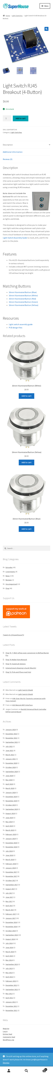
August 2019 (10, 813)
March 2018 (10, 859)
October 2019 (11, 805)
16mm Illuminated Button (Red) (22, 298)
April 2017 (9, 906)
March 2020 (10, 788)
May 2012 (9, 993)
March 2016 (10, 952)
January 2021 (11, 759)
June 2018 (9, 855)
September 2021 (12, 742)
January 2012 (11, 1002)
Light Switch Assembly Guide (15, 238)
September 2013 (12, 964)
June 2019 (9, 818)
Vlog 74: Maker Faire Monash (16, 659)
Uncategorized (11, 584)
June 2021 (9, 750)
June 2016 (9, 947)
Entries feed (7, 1034)
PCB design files (15, 327)
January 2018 (11, 868)
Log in (5, 1031)
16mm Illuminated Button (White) (23, 295)
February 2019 (11, 834)
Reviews (9, 580)
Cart (40, 1068)
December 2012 (11, 985)
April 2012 (9, 998)
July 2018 (9, 851)
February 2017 (11, 914)
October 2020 (11, 767)
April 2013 (9, 977)
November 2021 (11, 738)
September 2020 (12, 771)
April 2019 (9, 826)
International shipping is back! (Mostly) (21, 668)
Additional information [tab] (12, 152)
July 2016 (9, 943)
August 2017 (10, 889)
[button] (46, 29)
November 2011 (11, 1010)
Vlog (7, 588)
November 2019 (11, 801)
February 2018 (11, 864)
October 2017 (11, 880)
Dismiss (6, 1062)
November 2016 (11, 926)
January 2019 (11, 839)
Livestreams (10, 572)
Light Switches (17, 15)
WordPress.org (8, 1040)
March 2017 (10, 910)
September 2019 (12, 809)
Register (6, 1028)
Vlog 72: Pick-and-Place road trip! (18, 672)
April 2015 (9, 956)
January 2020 (11, 792)
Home (8, 15)
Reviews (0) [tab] (7, 159)
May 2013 (9, 973)
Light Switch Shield (25, 690)
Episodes (9, 567)
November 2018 (11, 847)
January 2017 (11, 918)
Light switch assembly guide (21, 324)
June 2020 (9, 776)
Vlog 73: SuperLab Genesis (16, 664)
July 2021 (9, 746)
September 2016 (12, 935)
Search (26, 1071)
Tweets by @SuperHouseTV (13, 635)
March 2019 (10, 830)
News (8, 576)
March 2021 (10, 755)
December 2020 (11, 763)
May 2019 (9, 822)
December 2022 (11, 734)
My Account (9, 1071)
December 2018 (11, 843)
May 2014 (9, 960)
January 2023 (11, 729)
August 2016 (10, 939)
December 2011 (11, 1006)
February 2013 (11, 981)
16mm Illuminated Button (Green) (23, 302)
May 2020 (9, 780)
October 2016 (11, 931)
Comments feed (9, 1037)
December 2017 (11, 872)
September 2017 (12, 885)
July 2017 (9, 893)
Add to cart (21, 118)
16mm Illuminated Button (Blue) (23, 292)
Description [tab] (8, 144)
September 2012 (12, 989)
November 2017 (11, 876)
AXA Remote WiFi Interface (22, 705)
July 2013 (9, 968)
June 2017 (9, 897)
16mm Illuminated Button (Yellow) (23, 305)
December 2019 (11, 797)
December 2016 (11, 922)
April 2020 (9, 784)
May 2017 (9, 901)
